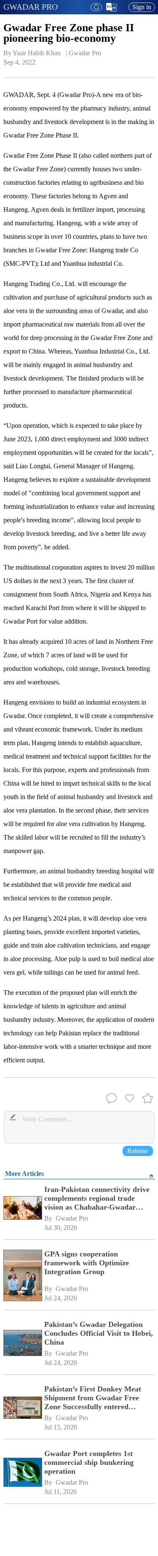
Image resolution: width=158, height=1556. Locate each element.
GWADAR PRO (30, 6)
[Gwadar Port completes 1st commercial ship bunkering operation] (22, 1473)
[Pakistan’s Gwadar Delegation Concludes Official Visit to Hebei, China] (22, 1343)
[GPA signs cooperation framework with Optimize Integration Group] (22, 1276)
